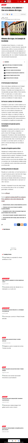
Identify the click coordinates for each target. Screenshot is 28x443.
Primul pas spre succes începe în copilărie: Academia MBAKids (11, 208)
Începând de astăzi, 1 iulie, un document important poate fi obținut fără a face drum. (13, 212)
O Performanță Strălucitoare (12, 67)
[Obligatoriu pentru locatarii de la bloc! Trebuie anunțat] (13, 356)
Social (4, 337)
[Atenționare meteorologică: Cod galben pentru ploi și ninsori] (13, 415)
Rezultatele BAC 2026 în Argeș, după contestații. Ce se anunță (13, 218)
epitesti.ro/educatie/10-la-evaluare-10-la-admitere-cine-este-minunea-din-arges (13, 199)
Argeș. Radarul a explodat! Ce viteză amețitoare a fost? (13, 281)
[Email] (9, 14)
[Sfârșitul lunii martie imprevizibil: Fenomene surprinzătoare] (13, 386)
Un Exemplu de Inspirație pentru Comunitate (15, 73)
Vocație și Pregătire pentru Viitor (13, 75)
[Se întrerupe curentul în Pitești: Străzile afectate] (13, 327)
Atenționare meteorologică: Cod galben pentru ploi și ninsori (12, 429)
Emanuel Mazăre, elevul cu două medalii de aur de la (14, 205)
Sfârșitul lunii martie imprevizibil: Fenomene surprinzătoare (12, 399)
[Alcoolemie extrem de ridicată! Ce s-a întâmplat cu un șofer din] (13, 297)
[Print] (12, 14)
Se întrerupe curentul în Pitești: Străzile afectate (11, 340)
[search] (18, 1)
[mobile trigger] (2, 1)
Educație (4, 4)
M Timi (6, 17)
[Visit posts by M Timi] (2, 18)
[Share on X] (7, 14)
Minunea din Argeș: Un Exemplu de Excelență (13, 65)
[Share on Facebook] (5, 14)
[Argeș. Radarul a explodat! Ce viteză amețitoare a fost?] (13, 268)
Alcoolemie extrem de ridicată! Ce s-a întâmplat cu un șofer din (13, 310)
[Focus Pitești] (8, 1)
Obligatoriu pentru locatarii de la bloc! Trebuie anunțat (13, 369)
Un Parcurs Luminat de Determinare (13, 70)
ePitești (7, 193)
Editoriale (5, 396)
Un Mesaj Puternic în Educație (12, 78)
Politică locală (6, 278)
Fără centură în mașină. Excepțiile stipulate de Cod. (14, 215)
